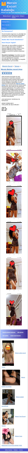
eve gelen (5, 335)
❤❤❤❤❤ (7, 73)
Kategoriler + (6, 22)
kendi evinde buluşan (9, 332)
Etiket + (4, 28)
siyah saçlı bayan (15, 335)
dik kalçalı (20, 332)
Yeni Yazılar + (6, 25)
